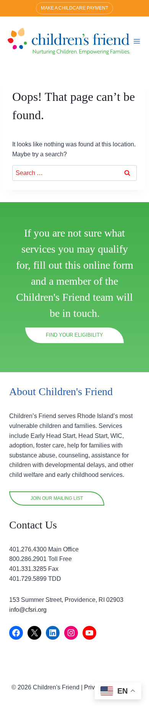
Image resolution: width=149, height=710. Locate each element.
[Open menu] (137, 41)
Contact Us (33, 525)
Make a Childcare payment (74, 8)
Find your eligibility (74, 335)
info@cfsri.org (28, 609)
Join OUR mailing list (57, 498)
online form (108, 265)
